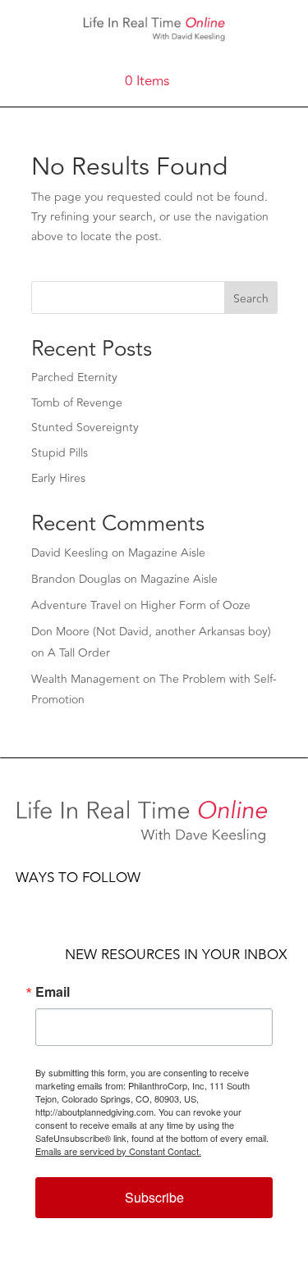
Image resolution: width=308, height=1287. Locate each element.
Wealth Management (85, 679)
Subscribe (154, 1197)
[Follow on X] (61, 902)
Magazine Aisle (166, 553)
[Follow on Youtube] (127, 902)
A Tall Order (79, 653)
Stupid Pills (59, 453)
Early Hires (58, 478)
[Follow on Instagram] (94, 902)
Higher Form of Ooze (195, 605)
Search (251, 298)
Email (52, 991)
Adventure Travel (76, 605)
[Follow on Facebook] (29, 902)
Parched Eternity (74, 377)
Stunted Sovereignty (85, 427)
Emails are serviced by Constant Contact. (118, 1150)
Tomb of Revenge (76, 403)
